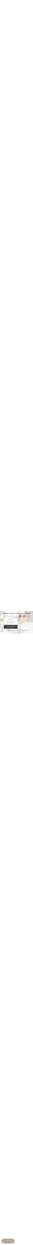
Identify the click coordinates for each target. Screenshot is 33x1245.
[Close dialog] (32, 611)
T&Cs (23, 632)
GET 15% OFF (11, 627)
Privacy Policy (20, 632)
